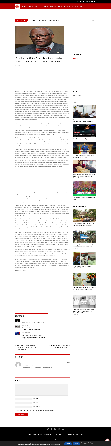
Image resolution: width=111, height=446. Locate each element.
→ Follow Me (76, 58)
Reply (68, 362)
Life (59, 6)
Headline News (26, 332)
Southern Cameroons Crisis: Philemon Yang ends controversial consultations (27, 347)
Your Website (36, 407)
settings (58, 444)
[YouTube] (89, 1)
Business (52, 6)
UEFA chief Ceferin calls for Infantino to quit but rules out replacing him (53, 20)
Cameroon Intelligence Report (54, 439)
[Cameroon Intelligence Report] (17, 7)
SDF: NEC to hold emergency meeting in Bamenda (59, 346)
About (81, 6)
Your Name (35, 399)
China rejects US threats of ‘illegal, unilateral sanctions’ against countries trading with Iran (33, 337)
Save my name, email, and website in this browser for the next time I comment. (36, 410)
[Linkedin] (92, 1)
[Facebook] (84, 1)
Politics (37, 6)
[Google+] (86, 1)
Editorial (46, 434)
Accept (68, 443)
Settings (85, 443)
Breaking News (26, 320)
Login (81, 434)
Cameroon (25, 325)
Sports (44, 6)
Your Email (35, 403)
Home (24, 6)
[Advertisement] (55, 13)
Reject (76, 443)
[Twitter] (81, 1)
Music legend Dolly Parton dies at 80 (33, 322)
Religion (66, 6)
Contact (74, 6)
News (30, 6)
